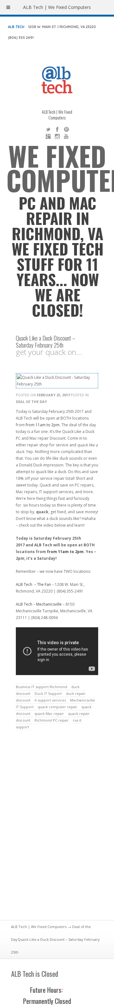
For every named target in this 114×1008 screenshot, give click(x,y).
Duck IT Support (48, 693)
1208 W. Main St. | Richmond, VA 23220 (62, 27)
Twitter (48, 129)
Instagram (57, 136)
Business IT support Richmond (41, 686)
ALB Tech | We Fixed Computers (38, 926)
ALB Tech (16, 27)
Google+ (48, 136)
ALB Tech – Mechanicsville (39, 604)
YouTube (66, 136)
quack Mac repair (49, 713)
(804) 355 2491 (21, 37)
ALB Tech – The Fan (33, 584)
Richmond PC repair (52, 720)
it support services (50, 700)
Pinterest (66, 129)
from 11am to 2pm (43, 425)
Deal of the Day (31, 401)
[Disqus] (57, 829)
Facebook (57, 129)
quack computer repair (57, 706)
